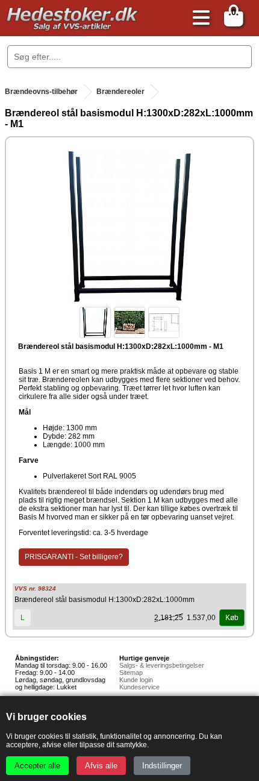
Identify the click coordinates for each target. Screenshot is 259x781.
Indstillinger (162, 765)
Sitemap (131, 672)
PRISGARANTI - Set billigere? (74, 557)
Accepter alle (37, 765)
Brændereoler (120, 91)
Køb (232, 617)
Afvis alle (101, 765)
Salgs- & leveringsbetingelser (161, 665)
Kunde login (136, 679)
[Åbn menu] (198, 18)
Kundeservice (139, 687)
